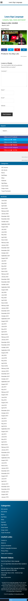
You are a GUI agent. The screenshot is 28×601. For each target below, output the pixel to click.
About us (3, 543)
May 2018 (4, 360)
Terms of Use (11, 591)
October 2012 (5, 455)
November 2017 (5, 376)
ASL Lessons (4, 167)
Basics (3, 172)
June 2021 (4, 263)
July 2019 (3, 324)
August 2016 (4, 394)
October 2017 (5, 379)
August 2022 (4, 226)
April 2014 (4, 426)
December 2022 (5, 216)
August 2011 (4, 476)
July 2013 (3, 434)
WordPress (11, 594)
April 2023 (4, 205)
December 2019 (5, 310)
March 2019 (4, 334)
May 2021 (4, 266)
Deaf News (5, 29)
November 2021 (5, 250)
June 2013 (4, 436)
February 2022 (5, 242)
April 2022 (4, 237)
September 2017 (5, 381)
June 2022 (4, 232)
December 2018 (5, 342)
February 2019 (5, 337)
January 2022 (4, 245)
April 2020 (4, 300)
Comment (4, 71)
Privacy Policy (4, 550)
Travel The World (5, 191)
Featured (3, 180)
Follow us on (10, 137)
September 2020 (5, 287)
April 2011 (4, 481)
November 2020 (5, 282)
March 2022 (4, 240)
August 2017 (4, 384)
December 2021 (5, 247)
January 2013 (4, 450)
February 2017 (5, 392)
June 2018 (4, 358)
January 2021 (4, 276)
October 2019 (5, 316)
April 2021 (4, 268)
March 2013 (4, 444)
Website (3, 105)
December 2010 (5, 486)
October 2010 (5, 491)
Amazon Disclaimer (6, 545)
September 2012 (5, 457)
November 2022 (5, 219)
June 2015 (4, 405)
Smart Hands (4, 185)
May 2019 (4, 329)
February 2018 (5, 368)
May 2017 (4, 389)
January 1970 (4, 497)
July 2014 (3, 418)
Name (3, 90)
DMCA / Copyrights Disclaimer (9, 548)
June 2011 (4, 478)
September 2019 (5, 318)
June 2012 (4, 463)
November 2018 (5, 345)
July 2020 (3, 292)
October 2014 (5, 413)
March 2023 (4, 208)
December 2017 (5, 373)
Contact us (4, 540)
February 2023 (5, 211)
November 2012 (5, 452)
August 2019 (4, 321)
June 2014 (4, 421)
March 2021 (4, 271)
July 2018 (3, 355)
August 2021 (4, 258)
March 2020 (4, 303)
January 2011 (4, 484)
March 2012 (4, 465)
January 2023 (4, 213)
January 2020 (4, 308)
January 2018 (4, 371)
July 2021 (3, 261)
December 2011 (5, 470)
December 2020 (5, 279)
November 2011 (5, 473)
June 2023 (4, 200)
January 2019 (4, 339)
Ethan (2, 178)
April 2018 (4, 363)
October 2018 (5, 347)
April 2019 (4, 331)
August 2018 (4, 352)
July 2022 (3, 229)
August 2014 (4, 415)
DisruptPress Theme (20, 594)
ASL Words (4, 170)
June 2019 (4, 326)
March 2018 (4, 366)
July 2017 (3, 386)
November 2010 (5, 489)
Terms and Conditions (7, 553)
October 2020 (5, 284)
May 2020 (4, 297)
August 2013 (4, 431)
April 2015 (4, 407)
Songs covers (4, 188)
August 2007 (4, 494)
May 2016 (4, 400)
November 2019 (5, 313)
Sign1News (4, 183)
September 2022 (5, 224)
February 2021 (5, 274)
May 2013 (4, 439)
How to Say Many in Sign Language (10, 561)
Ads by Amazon (24, 56)
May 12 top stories (6, 577)
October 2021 (5, 253)
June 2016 (4, 397)
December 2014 (5, 410)
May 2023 (4, 203)
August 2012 (4, 460)
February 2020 (5, 305)
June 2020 (4, 295)
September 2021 (5, 255)
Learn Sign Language (15, 2)
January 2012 (4, 468)
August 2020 (4, 289)
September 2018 (5, 350)
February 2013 (5, 447)
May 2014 (4, 423)
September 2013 (5, 428)
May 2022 (4, 234)
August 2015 (4, 402)
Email (3, 97)
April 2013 (4, 442)
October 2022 (5, 221)
